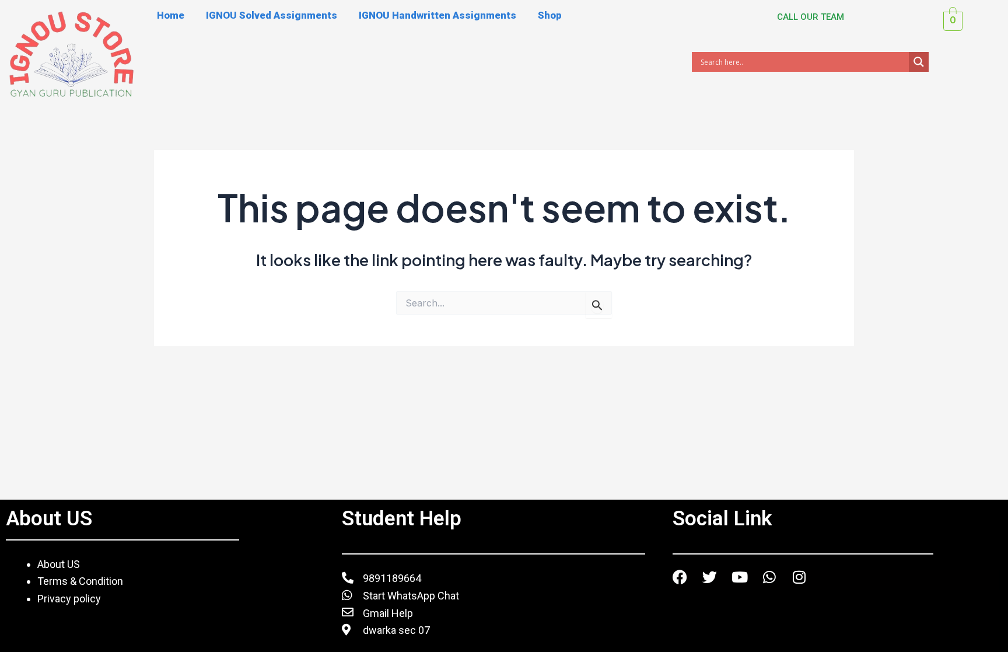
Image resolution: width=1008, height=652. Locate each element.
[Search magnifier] (919, 62)
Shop (550, 15)
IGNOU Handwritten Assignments (437, 15)
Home (170, 15)
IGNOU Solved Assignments (271, 15)
